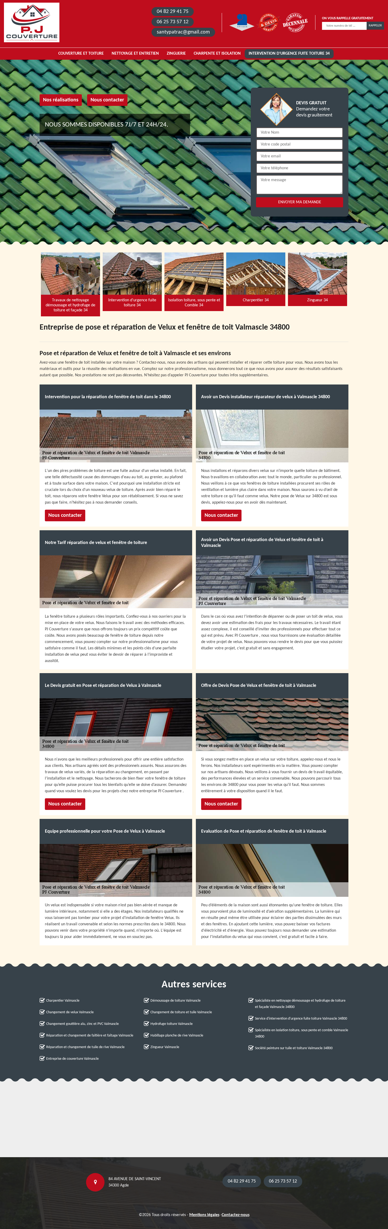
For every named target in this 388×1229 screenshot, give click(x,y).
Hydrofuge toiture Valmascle (171, 1024)
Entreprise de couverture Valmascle (72, 1059)
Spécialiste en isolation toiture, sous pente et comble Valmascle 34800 (301, 1033)
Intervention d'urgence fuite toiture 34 (289, 53)
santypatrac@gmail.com (183, 32)
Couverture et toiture (81, 53)
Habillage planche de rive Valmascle (176, 1036)
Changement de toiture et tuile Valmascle (181, 1012)
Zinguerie (176, 53)
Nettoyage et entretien (135, 53)
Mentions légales (204, 1215)
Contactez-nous (235, 1215)
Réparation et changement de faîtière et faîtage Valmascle (89, 1036)
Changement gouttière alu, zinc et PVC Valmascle (82, 1024)
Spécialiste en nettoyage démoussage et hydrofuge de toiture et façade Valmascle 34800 (300, 1004)
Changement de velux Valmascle (70, 1012)
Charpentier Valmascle (62, 1001)
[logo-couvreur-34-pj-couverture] (31, 22)
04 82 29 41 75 (172, 11)
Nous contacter (107, 100)
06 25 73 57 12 (172, 22)
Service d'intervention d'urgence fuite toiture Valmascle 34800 (301, 1019)
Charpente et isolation (217, 53)
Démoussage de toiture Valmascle (175, 1001)
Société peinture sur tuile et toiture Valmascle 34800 (294, 1048)
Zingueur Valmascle (164, 1047)
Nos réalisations (60, 100)
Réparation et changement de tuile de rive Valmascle (85, 1047)
